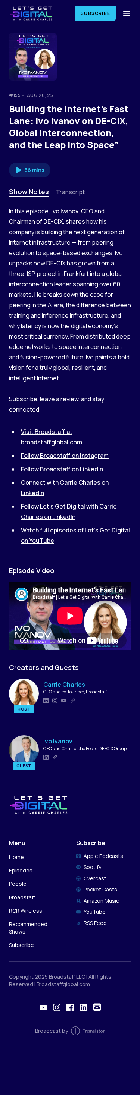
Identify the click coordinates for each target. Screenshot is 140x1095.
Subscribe (95, 13)
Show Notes (29, 191)
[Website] (72, 700)
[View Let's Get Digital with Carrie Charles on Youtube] (43, 1007)
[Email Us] (97, 1007)
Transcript (70, 192)
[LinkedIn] (46, 700)
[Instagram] (54, 700)
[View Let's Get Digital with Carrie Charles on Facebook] (70, 1007)
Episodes (20, 870)
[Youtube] (63, 700)
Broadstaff (22, 897)
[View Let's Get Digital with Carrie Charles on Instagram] (56, 1007)
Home (16, 856)
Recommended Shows (28, 928)
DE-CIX (53, 221)
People (18, 883)
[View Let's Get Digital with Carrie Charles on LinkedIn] (83, 1007)
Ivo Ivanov (64, 211)
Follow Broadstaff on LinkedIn (62, 469)
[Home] (37, 13)
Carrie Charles (64, 684)
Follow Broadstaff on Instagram (65, 455)
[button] (29, 170)
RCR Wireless (25, 910)
